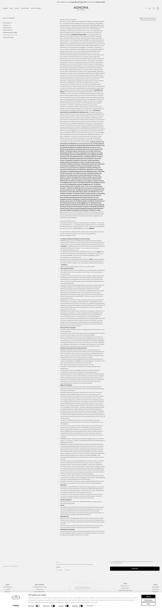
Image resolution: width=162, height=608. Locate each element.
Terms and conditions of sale (148, 20)
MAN (11, 8)
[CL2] (88, 514)
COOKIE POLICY (125, 588)
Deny (148, 604)
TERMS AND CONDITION (125, 590)
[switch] (53, 606)
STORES (7, 589)
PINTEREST (155, 591)
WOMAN (5, 8)
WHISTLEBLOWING (39, 591)
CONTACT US (39, 589)
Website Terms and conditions (148, 18)
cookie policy (33, 600)
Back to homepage (9, 18)
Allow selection (148, 600)
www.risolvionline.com (66, 212)
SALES (17, 8)
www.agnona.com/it (74, 21)
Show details (89, 605)
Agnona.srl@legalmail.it (92, 27)
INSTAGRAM (155, 587)
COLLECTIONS (25, 8)
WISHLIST (8, 591)
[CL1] (90, 492)
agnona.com (65, 106)
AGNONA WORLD (8, 587)
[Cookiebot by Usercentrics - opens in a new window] (16, 605)
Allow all (148, 596)
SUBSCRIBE (135, 568)
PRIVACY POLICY (125, 585)
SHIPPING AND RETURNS (40, 587)
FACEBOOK (155, 589)
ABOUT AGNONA (36, 8)
